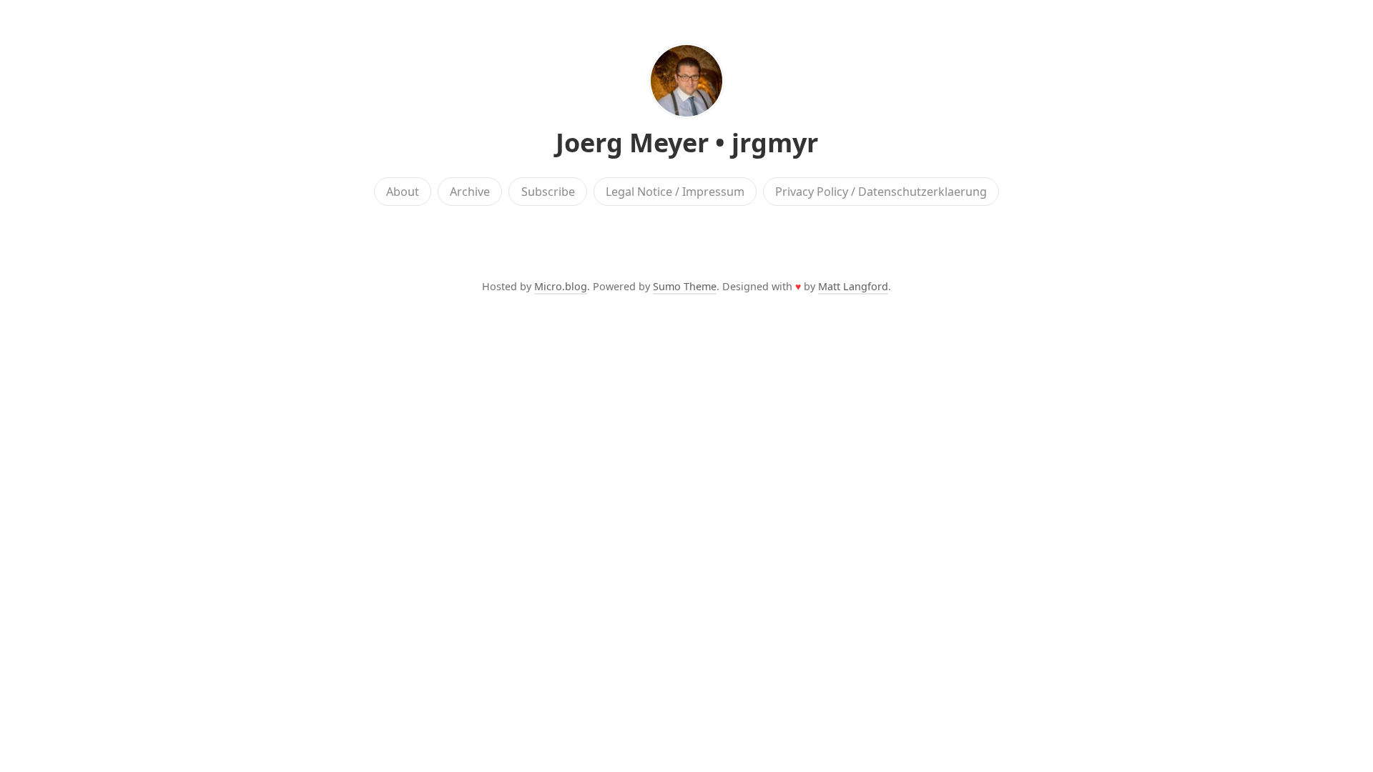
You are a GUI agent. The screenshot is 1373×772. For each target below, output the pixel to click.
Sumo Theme (685, 286)
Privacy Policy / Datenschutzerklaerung (881, 191)
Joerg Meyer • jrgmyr (687, 142)
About (402, 191)
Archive (470, 191)
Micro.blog (560, 286)
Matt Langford (853, 286)
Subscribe (548, 191)
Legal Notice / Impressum (675, 191)
